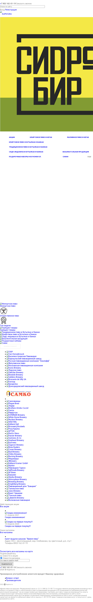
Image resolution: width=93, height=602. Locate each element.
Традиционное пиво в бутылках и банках (28, 147)
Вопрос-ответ (12, 578)
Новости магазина (11, 558)
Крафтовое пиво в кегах (41, 137)
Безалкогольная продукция (76, 152)
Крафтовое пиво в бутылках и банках (26, 142)
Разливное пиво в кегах (78, 137)
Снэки (65, 156)
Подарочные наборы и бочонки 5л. (25, 156)
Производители (13, 580)
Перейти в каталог (10, 346)
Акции (12, 137)
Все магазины (6, 532)
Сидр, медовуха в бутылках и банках (26, 152)
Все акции (4, 506)
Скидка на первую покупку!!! (18, 526)
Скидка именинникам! (15, 517)
